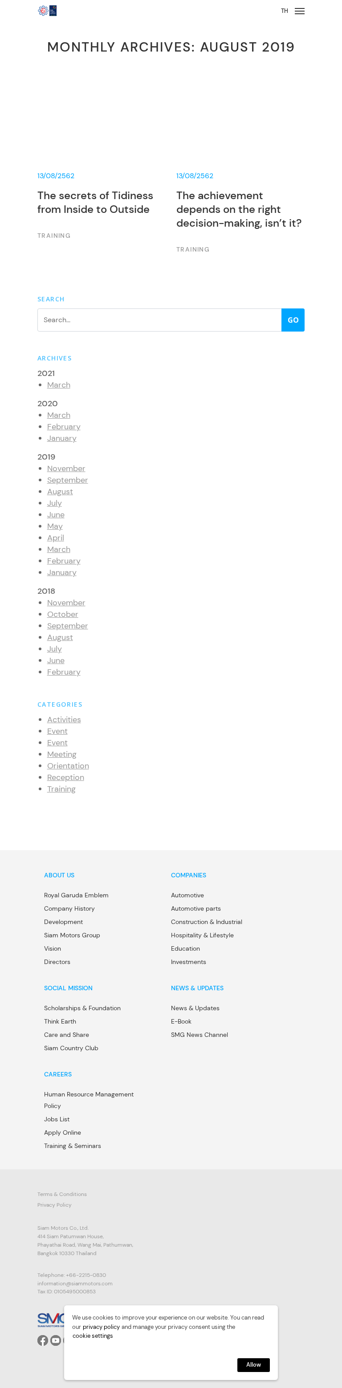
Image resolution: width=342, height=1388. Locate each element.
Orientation (68, 765)
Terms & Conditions (62, 1194)
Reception (65, 777)
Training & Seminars (72, 1146)
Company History (69, 908)
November (66, 468)
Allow (253, 1364)
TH (284, 11)
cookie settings (93, 1336)
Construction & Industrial (206, 922)
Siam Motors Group (72, 935)
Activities (64, 719)
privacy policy (101, 1327)
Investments (188, 962)
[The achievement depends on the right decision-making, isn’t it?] (240, 166)
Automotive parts (196, 908)
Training (61, 789)
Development (63, 922)
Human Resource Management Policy (89, 1100)
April (55, 537)
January (62, 438)
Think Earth (60, 1021)
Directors (57, 962)
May (55, 526)
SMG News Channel (199, 1035)
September (67, 480)
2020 (47, 403)
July (54, 503)
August (60, 491)
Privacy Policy (54, 1204)
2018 (46, 591)
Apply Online (62, 1132)
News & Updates (195, 1008)
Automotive (187, 895)
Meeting (62, 754)
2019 (46, 457)
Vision (52, 948)
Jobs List (56, 1119)
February (64, 426)
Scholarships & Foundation (82, 1008)
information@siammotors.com (75, 1283)
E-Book (181, 1021)
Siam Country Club (71, 1048)
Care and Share (66, 1035)
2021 (46, 373)
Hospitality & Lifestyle (202, 935)
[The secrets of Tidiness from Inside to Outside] (101, 166)
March (58, 385)
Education (185, 948)
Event (57, 731)
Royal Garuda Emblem (76, 895)
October (62, 614)
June (56, 514)
